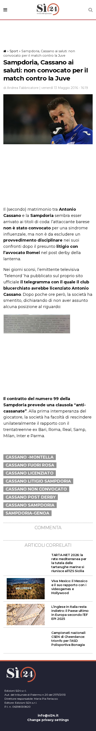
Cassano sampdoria (30, 505)
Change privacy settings (48, 720)
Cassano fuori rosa (30, 465)
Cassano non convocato (36, 489)
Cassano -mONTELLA (30, 457)
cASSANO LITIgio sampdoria (38, 481)
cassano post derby (31, 497)
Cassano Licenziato (30, 473)
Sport (14, 51)
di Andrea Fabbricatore (21, 88)
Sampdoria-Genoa (27, 513)
